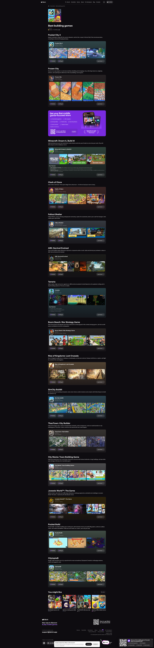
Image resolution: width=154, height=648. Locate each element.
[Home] (43, 2)
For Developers (88, 2)
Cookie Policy (109, 631)
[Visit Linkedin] (44, 643)
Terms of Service (92, 631)
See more (103, 592)
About (82, 2)
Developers (90, 630)
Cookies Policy (62, 645)
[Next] (98, 592)
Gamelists (73, 2)
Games (78, 2)
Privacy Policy (101, 631)
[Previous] (95, 592)
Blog (94, 2)
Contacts (98, 2)
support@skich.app (49, 632)
